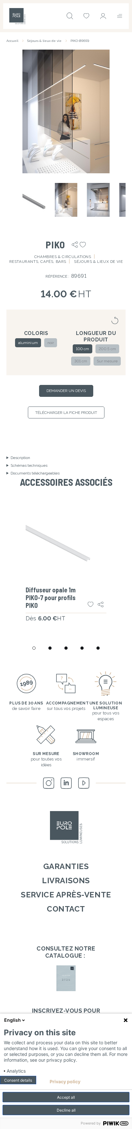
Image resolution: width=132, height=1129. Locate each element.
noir (50, 342)
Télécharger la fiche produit (66, 412)
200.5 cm (107, 349)
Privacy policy (65, 1081)
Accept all (66, 1097)
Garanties (66, 866)
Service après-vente (66, 894)
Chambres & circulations (62, 256)
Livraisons (66, 880)
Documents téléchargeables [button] (35, 473)
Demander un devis (66, 390)
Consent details (18, 1080)
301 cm (80, 361)
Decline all (66, 1110)
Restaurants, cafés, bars (37, 261)
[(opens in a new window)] (66, 978)
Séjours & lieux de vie (44, 41)
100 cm (82, 349)
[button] (66, 111)
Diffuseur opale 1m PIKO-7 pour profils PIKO (51, 597)
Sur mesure (107, 361)
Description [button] (20, 457)
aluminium (27, 342)
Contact (66, 909)
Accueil (12, 41)
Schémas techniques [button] (29, 465)
